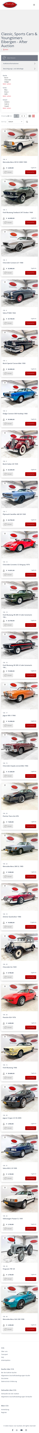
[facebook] (12, 1430)
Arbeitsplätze (5, 1360)
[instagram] (26, 1430)
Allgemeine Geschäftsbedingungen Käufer (15, 1375)
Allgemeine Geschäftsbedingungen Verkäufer (16, 1397)
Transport (4, 1354)
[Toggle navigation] (34, 4)
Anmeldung (5, 1409)
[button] (27, 121)
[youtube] (21, 1430)
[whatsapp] (17, 1430)
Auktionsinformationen (11, 63)
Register (4, 1412)
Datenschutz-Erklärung (9, 1381)
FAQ (2, 1357)
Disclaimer (4, 1378)
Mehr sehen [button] (7, 84)
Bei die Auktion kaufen (9, 1372)
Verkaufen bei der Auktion (10, 1394)
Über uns (4, 1351)
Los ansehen (30, 172)
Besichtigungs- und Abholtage (13, 69)
